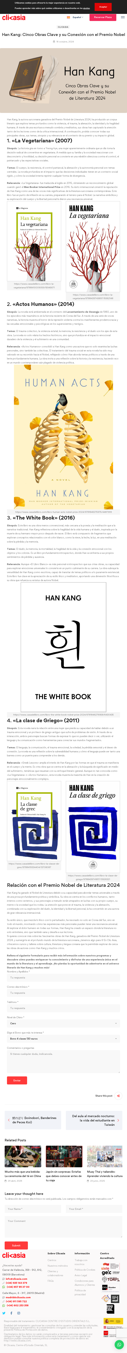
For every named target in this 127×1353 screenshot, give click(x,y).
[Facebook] (11, 1313)
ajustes (86, 8)
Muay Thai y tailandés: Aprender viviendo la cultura (105, 1174)
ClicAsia (63, 27)
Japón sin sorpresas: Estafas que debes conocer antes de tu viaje (64, 1176)
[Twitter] (3, 1313)
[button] (119, 1344)
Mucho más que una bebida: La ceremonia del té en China (23, 1174)
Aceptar (103, 6)
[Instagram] (18, 1313)
